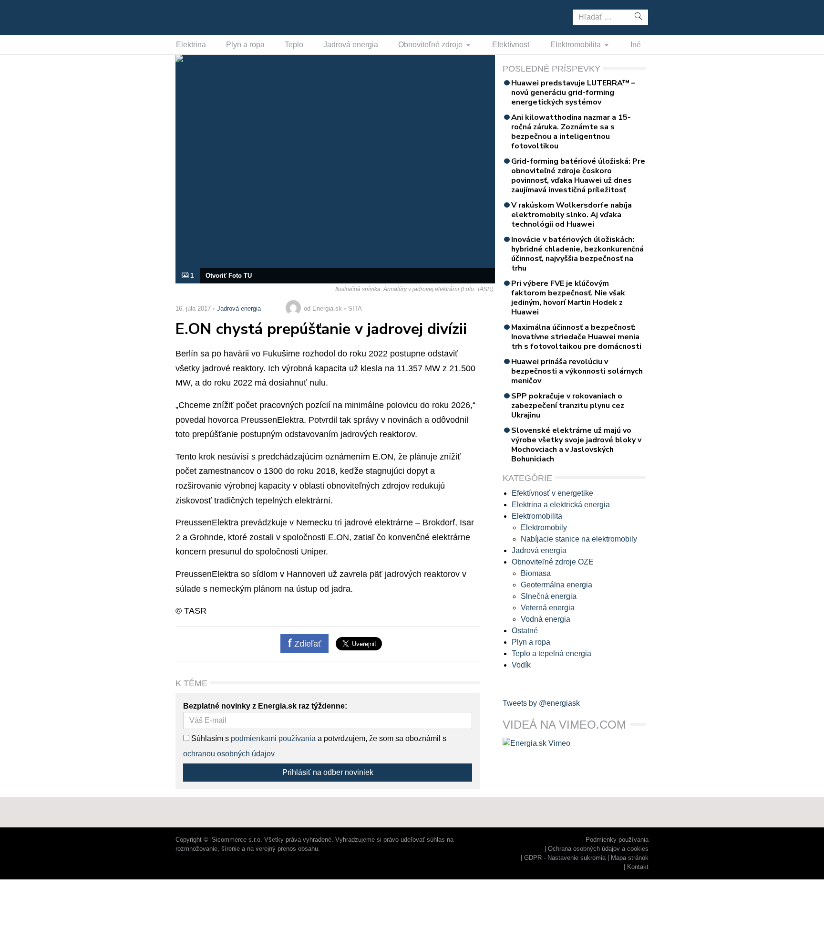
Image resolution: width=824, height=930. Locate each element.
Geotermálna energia (556, 585)
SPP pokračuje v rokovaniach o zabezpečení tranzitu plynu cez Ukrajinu (567, 405)
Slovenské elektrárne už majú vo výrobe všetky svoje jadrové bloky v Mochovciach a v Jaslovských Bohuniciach (576, 445)
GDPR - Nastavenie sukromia (565, 857)
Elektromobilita (576, 45)
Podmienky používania (617, 839)
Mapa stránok (630, 857)
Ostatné (525, 631)
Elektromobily (544, 527)
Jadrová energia (350, 45)
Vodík (521, 665)
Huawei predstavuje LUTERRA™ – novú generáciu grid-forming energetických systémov (573, 92)
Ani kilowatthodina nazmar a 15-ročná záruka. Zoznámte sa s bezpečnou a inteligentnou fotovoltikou (571, 132)
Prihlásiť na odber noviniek (327, 772)
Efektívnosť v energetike (552, 493)
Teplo (294, 45)
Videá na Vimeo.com (564, 724)
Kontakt (638, 866)
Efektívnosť (511, 45)
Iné (635, 45)
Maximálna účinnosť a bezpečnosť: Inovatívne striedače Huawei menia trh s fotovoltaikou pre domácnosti (576, 337)
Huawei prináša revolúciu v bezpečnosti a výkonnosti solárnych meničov (577, 371)
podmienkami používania (273, 738)
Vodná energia (545, 619)
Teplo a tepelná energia (551, 653)
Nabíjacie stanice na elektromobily (579, 539)
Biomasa (536, 573)
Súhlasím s (209, 738)
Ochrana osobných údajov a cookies (598, 848)
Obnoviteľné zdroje (431, 45)
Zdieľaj (205, 17)
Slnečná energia (549, 596)
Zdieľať (306, 643)
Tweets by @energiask (541, 703)
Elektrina (191, 45)
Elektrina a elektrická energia (561, 505)
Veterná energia (548, 608)
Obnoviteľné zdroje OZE (553, 562)
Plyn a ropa (245, 45)
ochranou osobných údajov (229, 754)
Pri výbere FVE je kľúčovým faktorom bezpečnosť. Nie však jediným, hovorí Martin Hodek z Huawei (568, 298)
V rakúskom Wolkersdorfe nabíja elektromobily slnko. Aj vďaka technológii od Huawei (571, 214)
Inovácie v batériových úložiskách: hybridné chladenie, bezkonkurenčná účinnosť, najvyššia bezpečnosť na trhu (577, 254)
